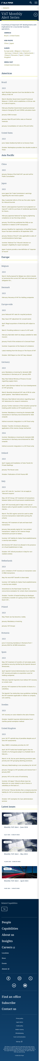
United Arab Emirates (12, 65)
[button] (34, 15)
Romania (14, 55)
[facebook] (8, 978)
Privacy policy (19, 1018)
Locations (5, 953)
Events (4, 963)
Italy (21, 53)
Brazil (6, 36)
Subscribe (8, 1003)
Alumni (4, 969)
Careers (7, 947)
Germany (8, 53)
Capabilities (10, 928)
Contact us (9, 1009)
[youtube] (25, 985)
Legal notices (19, 1022)
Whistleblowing (19, 1033)
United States (15, 36)
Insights (6, 8)
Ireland (15, 53)
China (6, 43)
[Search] (30, 2)
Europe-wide (8, 51)
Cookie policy (19, 1026)
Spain (21, 55)
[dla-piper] (7, 2)
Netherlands (28, 53)
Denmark (25, 51)
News (4, 958)
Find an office (11, 997)
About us (8, 935)
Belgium (18, 51)
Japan (12, 43)
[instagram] (19, 978)
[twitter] (30, 978)
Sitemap (18, 1041)
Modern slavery (19, 1029)
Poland (7, 55)
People (6, 922)
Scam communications (19, 1037)
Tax (4, 909)
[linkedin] (14, 985)
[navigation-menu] (36, 2)
